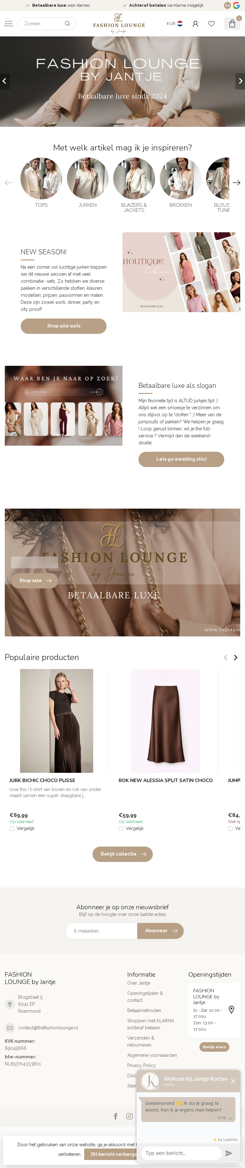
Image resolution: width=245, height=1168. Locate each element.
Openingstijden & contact (145, 997)
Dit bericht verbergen (116, 1154)
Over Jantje (138, 983)
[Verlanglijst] (211, 23)
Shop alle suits (63, 325)
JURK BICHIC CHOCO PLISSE (42, 780)
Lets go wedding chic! (181, 459)
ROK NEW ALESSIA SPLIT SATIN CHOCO (166, 780)
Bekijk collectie (119, 854)
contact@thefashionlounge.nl (48, 1027)
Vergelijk (25, 828)
